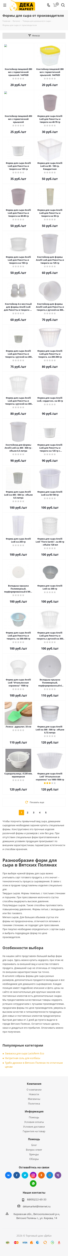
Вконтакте (8, 1175)
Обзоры (34, 1159)
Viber (58, 1175)
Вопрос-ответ (34, 1149)
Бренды (34, 1154)
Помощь (34, 1117)
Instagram (33, 1175)
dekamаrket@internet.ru (37, 1206)
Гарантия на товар (34, 1131)
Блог (34, 1145)
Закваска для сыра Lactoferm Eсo (24, 1053)
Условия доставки (34, 1126)
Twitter (25, 1175)
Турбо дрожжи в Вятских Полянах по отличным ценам (34, 1064)
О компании (34, 1089)
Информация (34, 1111)
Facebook (16, 1175)
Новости (34, 1094)
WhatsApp (33, 1183)
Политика (34, 1103)
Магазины (34, 1098)
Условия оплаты (34, 1122)
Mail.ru (49, 1175)
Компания (34, 1084)
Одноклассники (41, 1175)
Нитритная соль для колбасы (22, 1058)
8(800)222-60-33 (36, 1199)
